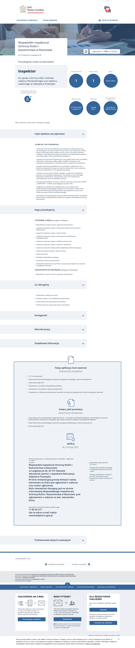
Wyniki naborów (50, 20)
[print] (86, 51)
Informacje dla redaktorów (103, 623)
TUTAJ (48, 122)
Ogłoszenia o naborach (27, 20)
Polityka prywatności (110, 635)
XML (118, 635)
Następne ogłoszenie (79, 564)
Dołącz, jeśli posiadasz (71, 411)
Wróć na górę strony (67, 584)
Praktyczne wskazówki (85, 587)
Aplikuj (70, 445)
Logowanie (103, 610)
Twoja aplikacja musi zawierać (71, 370)
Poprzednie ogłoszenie (56, 564)
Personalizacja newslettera (32, 619)
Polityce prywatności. (93, 644)
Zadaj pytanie (67, 619)
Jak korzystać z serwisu (64, 587)
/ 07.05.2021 (105, 51)
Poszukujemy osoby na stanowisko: (36, 61)
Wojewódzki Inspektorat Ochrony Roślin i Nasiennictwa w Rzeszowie (35, 46)
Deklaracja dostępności (106, 587)
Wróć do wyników (110, 20)
